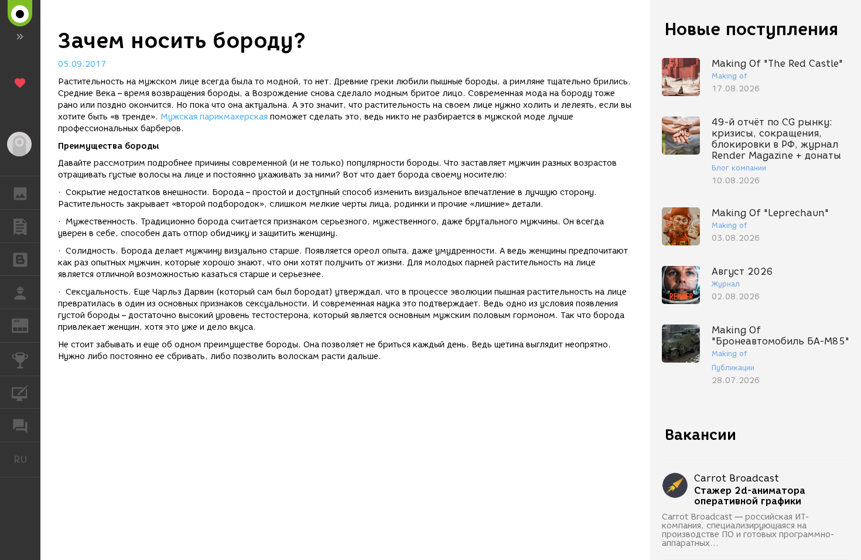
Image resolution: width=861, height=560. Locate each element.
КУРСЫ (20, 392)
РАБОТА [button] (20, 292)
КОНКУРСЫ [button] (20, 359)
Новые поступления (751, 29)
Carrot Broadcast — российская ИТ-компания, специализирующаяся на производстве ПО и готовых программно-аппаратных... (748, 530)
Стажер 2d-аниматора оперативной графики (749, 496)
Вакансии (700, 434)
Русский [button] (26, 459)
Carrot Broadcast (736, 478)
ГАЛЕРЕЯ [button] (20, 192)
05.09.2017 (82, 64)
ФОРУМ (20, 425)
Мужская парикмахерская (214, 117)
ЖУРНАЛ (27, 324)
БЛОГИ (20, 259)
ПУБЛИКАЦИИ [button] (20, 226)
